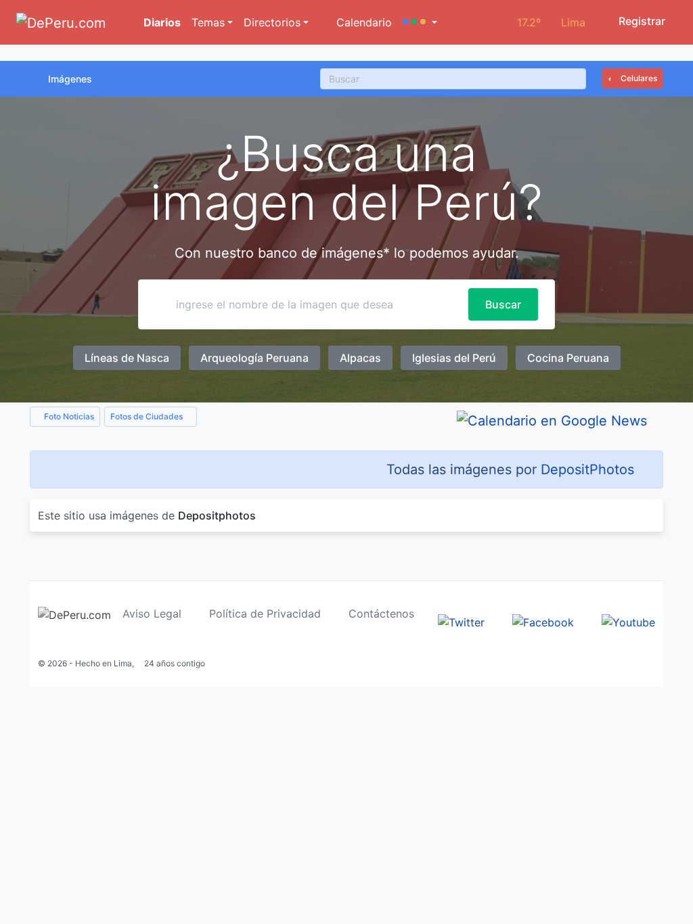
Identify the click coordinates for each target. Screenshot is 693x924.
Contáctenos (381, 613)
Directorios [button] (272, 22)
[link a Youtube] (628, 621)
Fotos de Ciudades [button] (147, 416)
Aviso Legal (151, 613)
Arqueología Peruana (254, 358)
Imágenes (70, 79)
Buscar (503, 304)
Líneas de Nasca (127, 358)
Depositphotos (217, 515)
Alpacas (360, 358)
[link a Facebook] (543, 621)
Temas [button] (208, 22)
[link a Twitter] (461, 621)
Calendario (362, 22)
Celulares (638, 78)
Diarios (161, 22)
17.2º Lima (551, 22)
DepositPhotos (587, 469)
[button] (420, 22)
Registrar (640, 21)
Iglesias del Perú (454, 358)
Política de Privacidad (265, 613)
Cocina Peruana (568, 358)
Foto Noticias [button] (68, 416)
